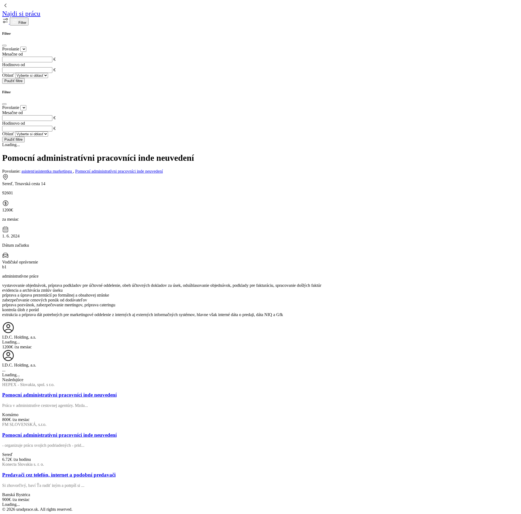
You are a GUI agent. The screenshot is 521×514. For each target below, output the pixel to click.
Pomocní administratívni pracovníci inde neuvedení (119, 171)
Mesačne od (12, 54)
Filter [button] (21, 23)
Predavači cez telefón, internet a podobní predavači (59, 475)
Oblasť (8, 75)
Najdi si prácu (21, 13)
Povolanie (10, 49)
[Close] (4, 45)
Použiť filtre (13, 81)
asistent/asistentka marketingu (47, 171)
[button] (6, 22)
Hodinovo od (13, 64)
